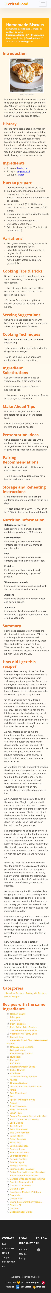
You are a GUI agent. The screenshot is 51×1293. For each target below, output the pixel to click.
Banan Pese (16, 1112)
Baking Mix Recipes (36, 993)
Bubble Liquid (17, 1162)
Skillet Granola (17, 1070)
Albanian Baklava (18, 1083)
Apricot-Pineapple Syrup (22, 1099)
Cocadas (14, 1208)
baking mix (23, 168)
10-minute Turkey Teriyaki (23, 1076)
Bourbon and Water (20, 1152)
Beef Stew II (16, 1126)
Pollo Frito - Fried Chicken (23, 1027)
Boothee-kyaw (17, 1149)
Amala (13, 1089)
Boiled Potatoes (18, 1139)
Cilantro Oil (15, 1205)
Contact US (8, 1248)
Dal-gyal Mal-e (17, 1050)
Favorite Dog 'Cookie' (21, 1053)
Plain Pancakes (18, 1023)
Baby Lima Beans (18, 1109)
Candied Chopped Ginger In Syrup (27, 1178)
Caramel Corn (17, 1188)
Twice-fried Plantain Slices (23, 1030)
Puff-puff (15, 1060)
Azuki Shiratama (18, 1106)
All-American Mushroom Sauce (25, 1086)
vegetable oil (23, 171)
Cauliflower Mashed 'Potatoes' (25, 1192)
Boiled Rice (15, 1142)
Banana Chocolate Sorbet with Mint (28, 1116)
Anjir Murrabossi (18, 1093)
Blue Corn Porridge (19, 1132)
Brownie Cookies (18, 1159)
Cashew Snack (17, 1014)
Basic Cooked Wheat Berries (24, 1119)
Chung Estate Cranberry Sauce (26, 1202)
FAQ (4, 1244)
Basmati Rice (16, 1037)
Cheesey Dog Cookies (21, 1047)
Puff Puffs (15, 1063)
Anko (12, 1096)
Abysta (13, 1079)
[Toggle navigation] (43, 4)
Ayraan (13, 1103)
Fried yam (15, 1017)
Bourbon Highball (19, 1155)
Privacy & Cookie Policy (24, 1254)
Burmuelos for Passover (22, 1169)
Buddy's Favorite (18, 1165)
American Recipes (15, 993)
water (21, 174)
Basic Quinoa (16, 1122)
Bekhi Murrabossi (18, 1129)
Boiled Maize (16, 1136)
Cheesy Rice (16, 1198)
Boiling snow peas (19, 1145)
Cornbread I (16, 1073)
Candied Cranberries (20, 1185)
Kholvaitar (15, 1020)
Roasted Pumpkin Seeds (22, 1066)
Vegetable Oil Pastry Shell (23, 1033)
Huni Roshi (15, 1056)
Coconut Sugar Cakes (21, 1211)
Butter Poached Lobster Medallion (27, 1172)
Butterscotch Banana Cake (24, 1175)
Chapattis (15, 1195)
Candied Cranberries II (21, 1182)
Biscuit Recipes (12, 996)
